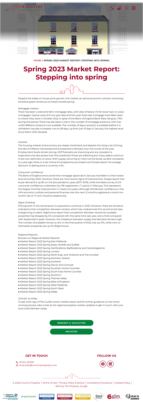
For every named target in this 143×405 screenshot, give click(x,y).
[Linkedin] (110, 364)
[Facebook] (103, 364)
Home (37, 60)
